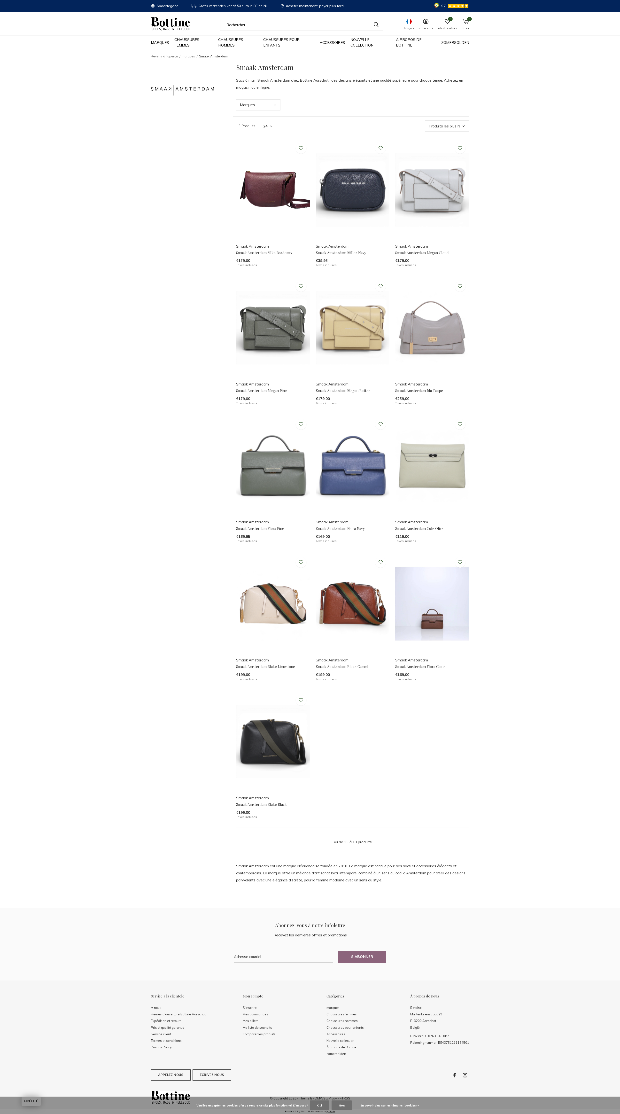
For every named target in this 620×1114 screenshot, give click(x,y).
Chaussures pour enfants (281, 42)
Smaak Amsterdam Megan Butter (343, 390)
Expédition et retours (166, 1021)
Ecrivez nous (212, 1075)
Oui (319, 1105)
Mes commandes (255, 1014)
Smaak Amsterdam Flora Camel (421, 666)
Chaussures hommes (230, 42)
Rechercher (376, 25)
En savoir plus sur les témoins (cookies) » (389, 1105)
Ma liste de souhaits (257, 1027)
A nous (156, 1008)
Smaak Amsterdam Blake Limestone (265, 666)
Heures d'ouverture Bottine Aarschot (178, 1014)
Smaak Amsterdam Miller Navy (341, 252)
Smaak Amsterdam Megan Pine (261, 390)
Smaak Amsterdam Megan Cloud (422, 252)
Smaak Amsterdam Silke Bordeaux (264, 252)
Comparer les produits (259, 1034)
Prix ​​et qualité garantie (167, 1027)
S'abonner (362, 956)
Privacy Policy (161, 1047)
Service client (161, 1034)
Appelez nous (170, 1075)
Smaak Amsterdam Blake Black (261, 804)
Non (342, 1105)
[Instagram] (465, 1075)
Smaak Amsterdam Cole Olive (419, 528)
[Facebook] (454, 1075)
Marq (247, 104)
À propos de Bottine (408, 42)
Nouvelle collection (361, 42)
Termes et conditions (166, 1041)
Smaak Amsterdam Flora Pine (260, 528)
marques (160, 42)
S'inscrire (250, 1008)
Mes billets (250, 1021)
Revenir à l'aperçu (164, 56)
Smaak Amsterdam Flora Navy (340, 528)
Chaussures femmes (186, 42)
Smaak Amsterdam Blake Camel (342, 666)
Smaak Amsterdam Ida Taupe (419, 390)
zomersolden (455, 42)
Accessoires (332, 42)
